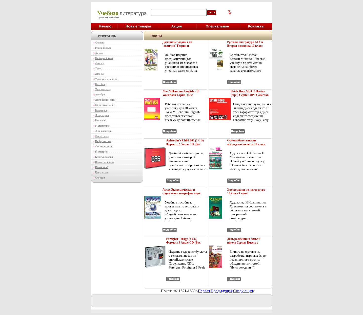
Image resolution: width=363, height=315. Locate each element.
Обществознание (105, 104)
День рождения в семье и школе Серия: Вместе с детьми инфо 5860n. (243, 242)
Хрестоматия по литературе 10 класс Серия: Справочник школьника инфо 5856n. (246, 195)
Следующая (243, 291)
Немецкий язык (104, 58)
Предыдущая (221, 291)
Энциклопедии (103, 130)
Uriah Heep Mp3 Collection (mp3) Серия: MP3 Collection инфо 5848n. (250, 95)
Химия (99, 52)
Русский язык (103, 47)
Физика (99, 63)
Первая (204, 291)
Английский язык (105, 99)
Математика (102, 125)
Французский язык (106, 78)
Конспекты (101, 172)
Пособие (100, 84)
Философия (102, 136)
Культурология (104, 156)
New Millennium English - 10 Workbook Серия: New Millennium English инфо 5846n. (180, 97)
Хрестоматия (103, 89)
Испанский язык (104, 161)
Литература (102, 115)
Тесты (98, 68)
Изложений (101, 167)
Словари (100, 177)
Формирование (104, 146)
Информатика (103, 141)
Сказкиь (99, 42)
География (101, 110)
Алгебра (100, 94)
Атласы (99, 73)
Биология (100, 120)
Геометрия (101, 151)
